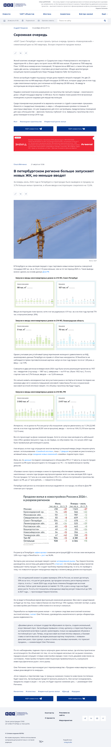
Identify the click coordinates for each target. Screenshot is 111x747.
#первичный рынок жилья (55, 121)
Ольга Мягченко (20, 164)
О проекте (50, 718)
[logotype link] (14, 5)
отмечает (59, 564)
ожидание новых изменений (45, 454)
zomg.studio (68, 742)
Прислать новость (48, 20)
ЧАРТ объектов (27, 14)
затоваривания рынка (65, 561)
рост (43, 555)
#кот (15, 121)
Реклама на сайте (64, 714)
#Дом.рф (65, 691)
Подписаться (30, 20)
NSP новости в (31, 129)
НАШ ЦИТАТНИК (44, 2)
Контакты (49, 713)
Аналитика (65, 14)
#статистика (30, 691)
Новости (7, 14)
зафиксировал (41, 552)
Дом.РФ (46, 272)
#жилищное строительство (31, 121)
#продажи (76, 691)
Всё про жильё (86, 14)
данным (27, 460)
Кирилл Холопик (102, 8)
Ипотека (47, 14)
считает (33, 614)
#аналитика (18, 691)
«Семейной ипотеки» (44, 451)
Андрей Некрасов (21, 28)
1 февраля (64, 451)
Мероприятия (65, 720)
